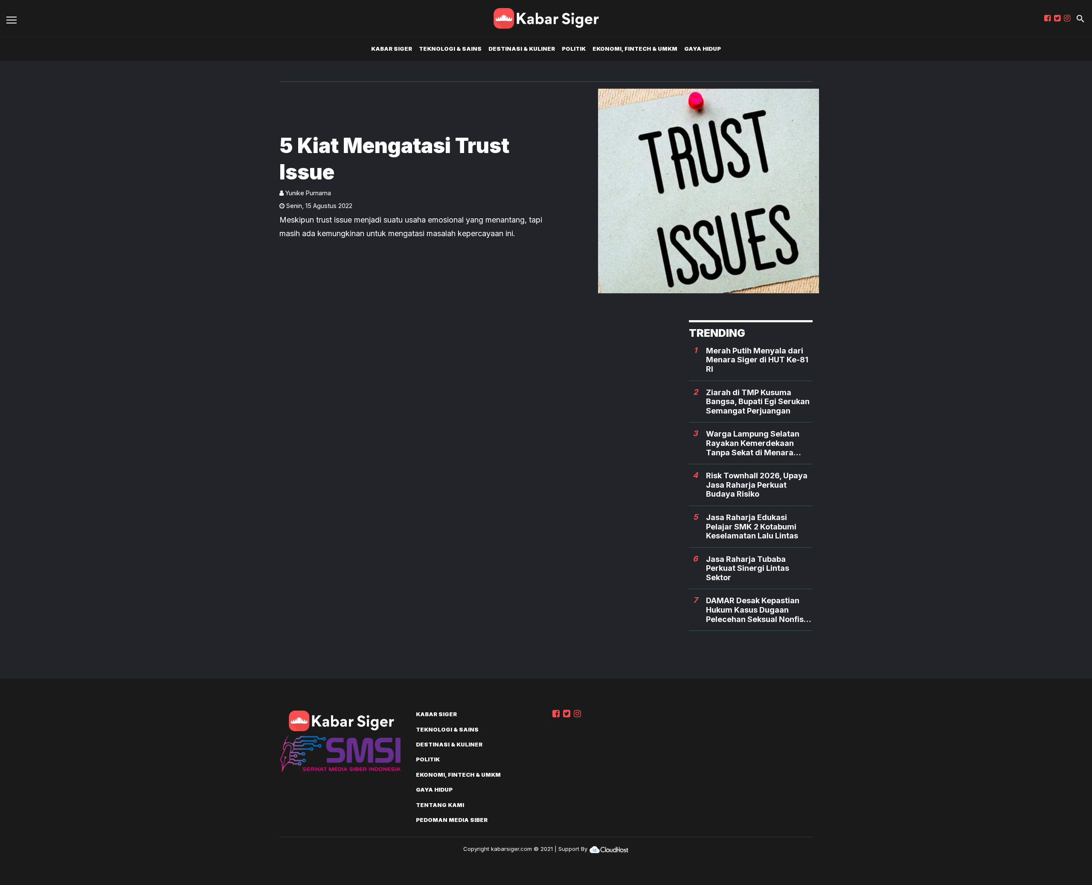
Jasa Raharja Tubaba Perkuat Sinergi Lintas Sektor (747, 568)
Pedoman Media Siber (452, 819)
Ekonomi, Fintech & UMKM (634, 48)
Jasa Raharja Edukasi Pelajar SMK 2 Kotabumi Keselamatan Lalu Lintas (752, 526)
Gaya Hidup (702, 48)
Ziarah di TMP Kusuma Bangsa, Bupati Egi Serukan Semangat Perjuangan (758, 401)
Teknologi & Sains (450, 48)
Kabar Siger (391, 48)
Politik (574, 48)
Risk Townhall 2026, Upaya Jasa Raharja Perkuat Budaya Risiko (756, 484)
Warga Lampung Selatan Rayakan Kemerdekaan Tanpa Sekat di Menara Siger (752, 443)
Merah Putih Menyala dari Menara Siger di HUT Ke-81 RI (757, 359)
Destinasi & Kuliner (521, 48)
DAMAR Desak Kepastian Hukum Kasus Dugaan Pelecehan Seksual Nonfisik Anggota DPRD (758, 610)
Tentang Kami (440, 804)
